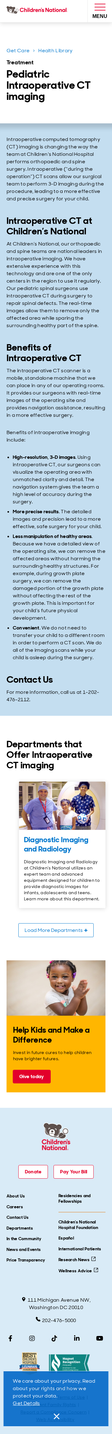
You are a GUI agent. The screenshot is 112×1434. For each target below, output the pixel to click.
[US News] (29, 1363)
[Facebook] (10, 1338)
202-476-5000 (59, 1320)
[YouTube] (100, 1338)
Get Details (26, 1403)
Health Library (55, 50)
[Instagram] (32, 1338)
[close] (56, 1416)
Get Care (18, 50)
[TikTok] (54, 1338)
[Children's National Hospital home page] (38, 11)
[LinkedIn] (77, 1338)
